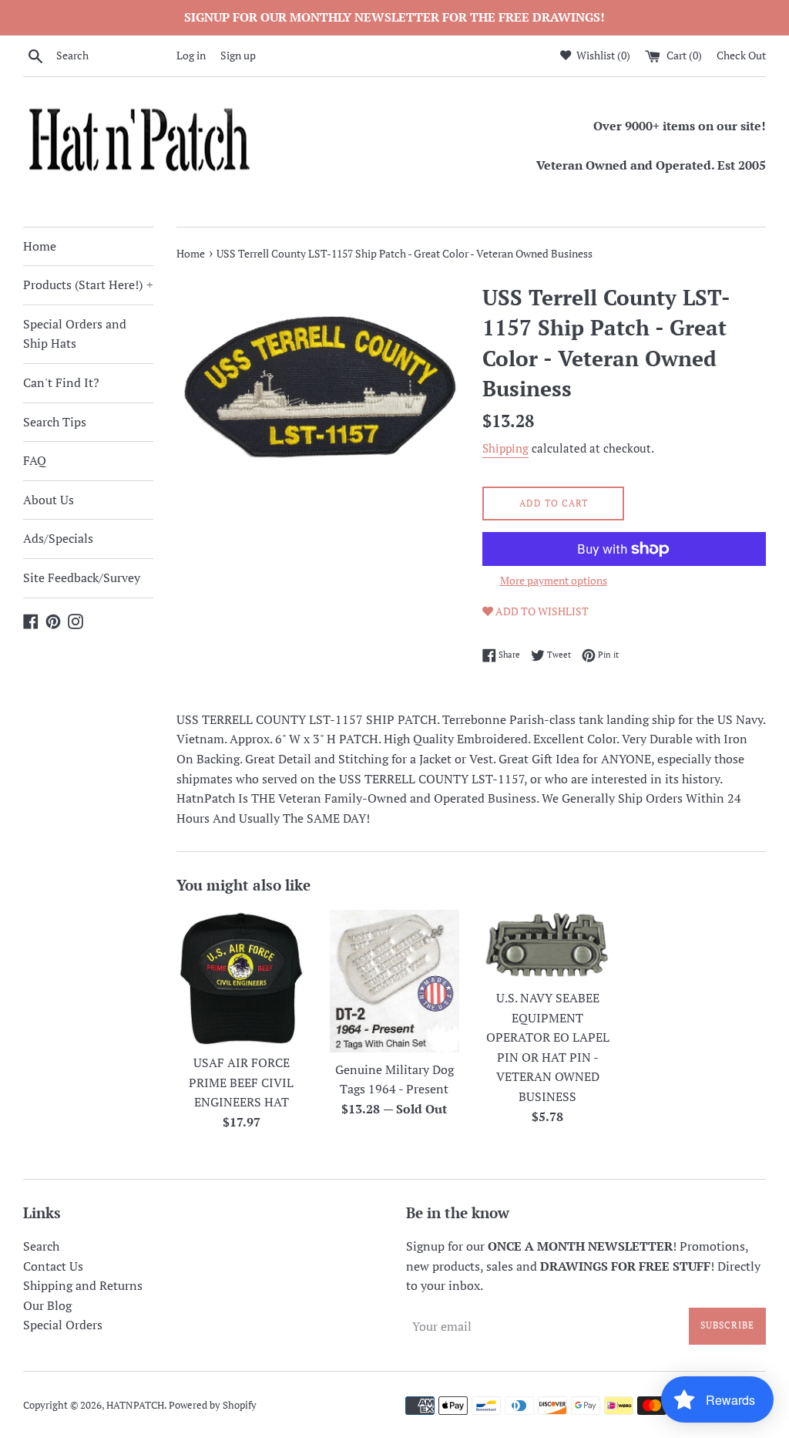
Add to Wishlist (541, 611)
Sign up (238, 55)
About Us (48, 499)
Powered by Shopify (213, 1405)
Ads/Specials (58, 538)
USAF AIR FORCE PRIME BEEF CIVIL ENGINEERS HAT (241, 1082)
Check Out (741, 55)
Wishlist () (602, 55)
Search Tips (54, 421)
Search (41, 1246)
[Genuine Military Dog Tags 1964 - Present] (395, 981)
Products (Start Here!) (88, 284)
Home (39, 245)
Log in (191, 55)
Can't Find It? (61, 382)
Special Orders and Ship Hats (74, 333)
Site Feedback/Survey (81, 577)
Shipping (505, 448)
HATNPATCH (135, 1405)
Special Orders (62, 1324)
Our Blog (47, 1305)
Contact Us (53, 1266)
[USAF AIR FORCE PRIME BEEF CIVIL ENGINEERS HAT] (241, 978)
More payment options (553, 580)
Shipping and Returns (83, 1285)
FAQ (34, 460)
